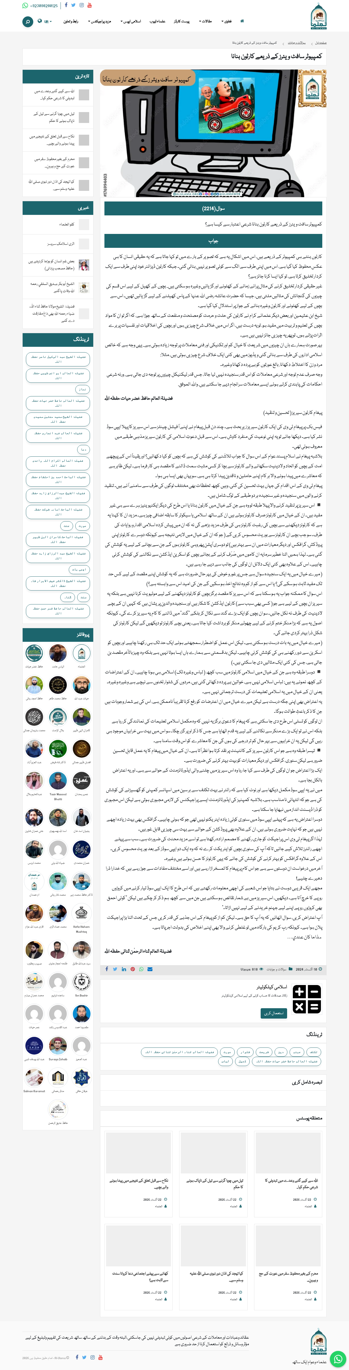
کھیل (242, 1061)
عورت (227, 1052)
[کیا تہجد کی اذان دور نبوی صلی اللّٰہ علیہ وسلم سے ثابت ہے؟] (213, 1246)
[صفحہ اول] (242, 21)
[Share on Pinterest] (132, 970)
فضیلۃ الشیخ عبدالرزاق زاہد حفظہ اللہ (58, 495)
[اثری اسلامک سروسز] (84, 244)
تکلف (314, 1052)
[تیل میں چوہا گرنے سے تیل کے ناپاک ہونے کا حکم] (213, 1153)
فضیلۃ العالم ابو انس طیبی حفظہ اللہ (58, 375)
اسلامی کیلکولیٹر (272, 987)
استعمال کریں (274, 1013)
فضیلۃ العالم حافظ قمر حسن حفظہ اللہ (58, 610)
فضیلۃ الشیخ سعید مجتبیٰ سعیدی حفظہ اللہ (58, 419)
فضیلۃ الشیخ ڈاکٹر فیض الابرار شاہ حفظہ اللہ (58, 583)
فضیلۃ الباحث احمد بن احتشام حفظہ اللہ (58, 479)
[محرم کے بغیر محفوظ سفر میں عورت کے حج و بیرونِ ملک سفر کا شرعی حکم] (288, 1246)
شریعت (264, 1052)
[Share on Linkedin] (124, 970)
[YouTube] (90, 6)
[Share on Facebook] (106, 970)
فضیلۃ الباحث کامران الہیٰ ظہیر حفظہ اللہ (57, 539)
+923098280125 (43, 6)
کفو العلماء (66, 225)
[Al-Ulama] (319, 16)
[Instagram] (82, 6)
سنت (83, 597)
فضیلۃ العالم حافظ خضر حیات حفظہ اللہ (286, 1061)
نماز (82, 389)
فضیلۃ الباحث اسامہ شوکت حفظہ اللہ (58, 511)
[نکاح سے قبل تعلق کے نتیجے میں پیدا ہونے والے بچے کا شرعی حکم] (138, 1153)
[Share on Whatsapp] (141, 970)
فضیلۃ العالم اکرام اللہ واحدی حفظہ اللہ (57, 463)
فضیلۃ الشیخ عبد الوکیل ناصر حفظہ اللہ (58, 359)
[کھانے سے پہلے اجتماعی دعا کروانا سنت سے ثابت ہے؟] (138, 1246)
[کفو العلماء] (84, 225)
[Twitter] (73, 6)
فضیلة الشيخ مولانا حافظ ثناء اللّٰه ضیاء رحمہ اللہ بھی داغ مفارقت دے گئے (51, 314)
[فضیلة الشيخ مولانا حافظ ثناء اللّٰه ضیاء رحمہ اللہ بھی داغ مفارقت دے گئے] (84, 314)
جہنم (297, 1052)
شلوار (245, 1052)
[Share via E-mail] (150, 970)
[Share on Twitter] (115, 970)
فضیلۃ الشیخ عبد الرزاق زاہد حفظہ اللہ (58, 555)
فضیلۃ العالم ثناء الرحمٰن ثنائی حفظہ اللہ (179, 1052)
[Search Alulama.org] (27, 21)
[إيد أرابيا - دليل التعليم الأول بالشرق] (319, 1341)
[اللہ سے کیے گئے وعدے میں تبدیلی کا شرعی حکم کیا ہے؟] (288, 1153)
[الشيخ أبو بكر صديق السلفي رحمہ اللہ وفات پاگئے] (84, 288)
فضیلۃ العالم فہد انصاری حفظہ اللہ (58, 435)
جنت (67, 526)
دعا (83, 449)
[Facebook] (66, 6)
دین (281, 1052)
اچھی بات (79, 569)
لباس (225, 1061)
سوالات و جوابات (276, 969)
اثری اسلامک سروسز (60, 244)
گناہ (67, 597)
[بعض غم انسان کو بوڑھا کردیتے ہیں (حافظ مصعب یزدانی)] (84, 265)
